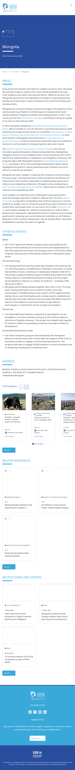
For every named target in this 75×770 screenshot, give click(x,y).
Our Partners (14, 72)
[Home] (9, 7)
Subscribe (35, 738)
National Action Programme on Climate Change (29, 149)
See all (6, 450)
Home (4, 72)
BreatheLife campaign (31, 118)
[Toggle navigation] (71, 5)
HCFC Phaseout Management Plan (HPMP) (22, 187)
